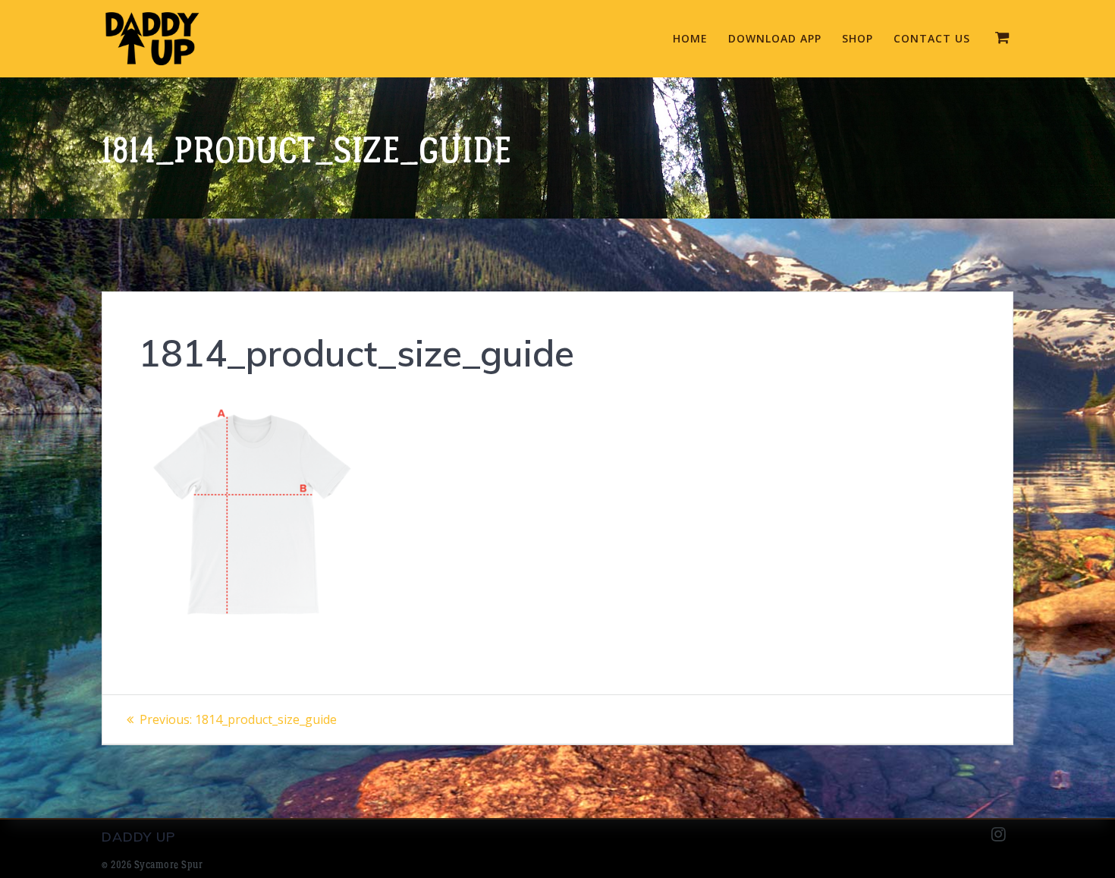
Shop (857, 38)
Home (690, 38)
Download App (774, 38)
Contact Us (932, 38)
